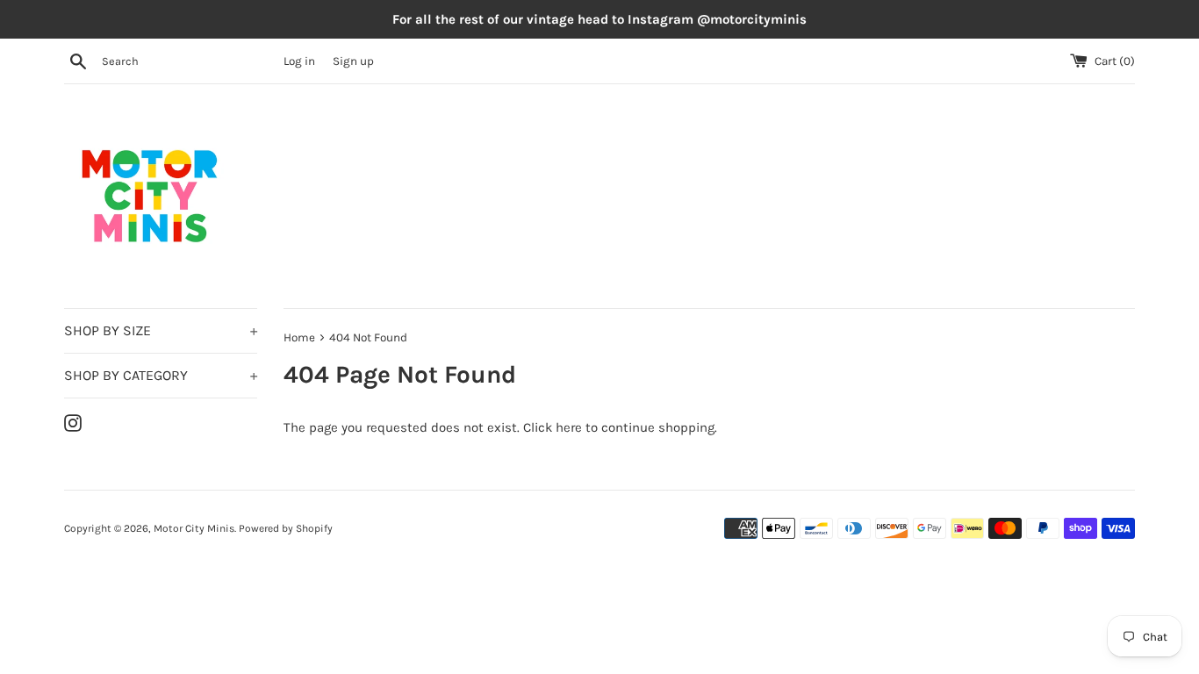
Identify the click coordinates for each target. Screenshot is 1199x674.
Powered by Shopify (286, 528)
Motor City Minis (194, 528)
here (569, 427)
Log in (299, 61)
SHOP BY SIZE (160, 330)
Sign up (353, 61)
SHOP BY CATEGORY (160, 375)
